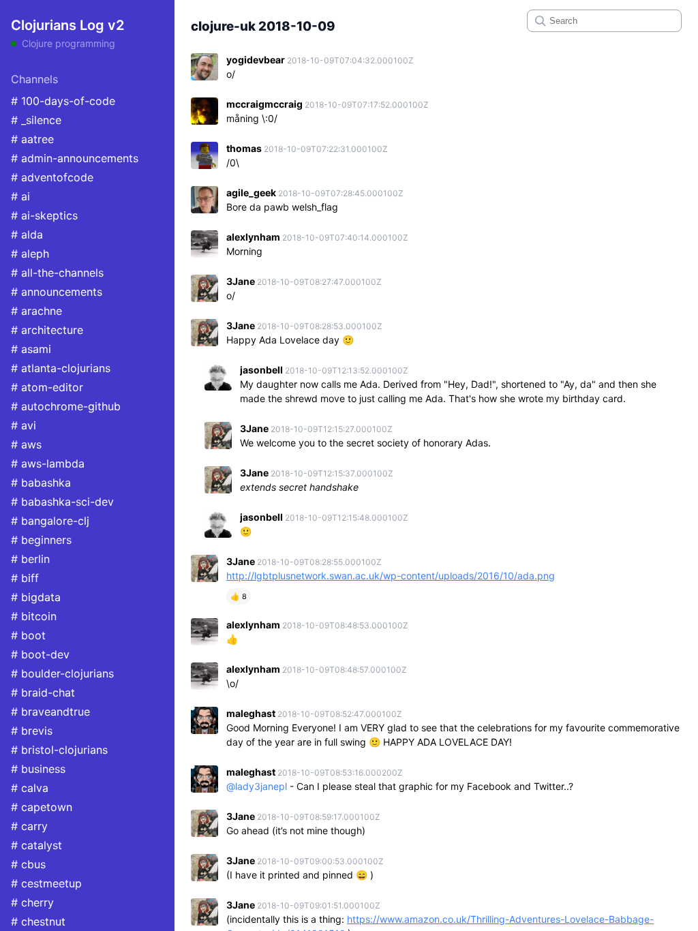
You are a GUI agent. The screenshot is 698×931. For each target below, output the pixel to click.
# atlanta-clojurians (60, 368)
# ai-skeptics (44, 215)
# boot (28, 635)
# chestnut (38, 921)
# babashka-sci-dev (62, 501)
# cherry (32, 902)
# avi (23, 425)
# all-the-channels (57, 272)
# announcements (56, 292)
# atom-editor (47, 387)
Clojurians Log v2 (67, 25)
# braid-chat (43, 692)
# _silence (36, 120)
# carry (29, 826)
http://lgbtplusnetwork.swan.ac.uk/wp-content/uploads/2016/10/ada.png (390, 575)
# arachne (36, 311)
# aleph (30, 253)
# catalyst (36, 845)
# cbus (28, 864)
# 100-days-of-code (63, 101)
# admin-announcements (74, 158)
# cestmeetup (46, 883)
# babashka (41, 482)
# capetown (41, 807)
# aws (26, 444)
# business (38, 769)
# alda (27, 234)
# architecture (47, 330)
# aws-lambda (48, 463)
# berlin (30, 559)
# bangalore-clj (50, 521)
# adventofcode (52, 177)
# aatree (32, 139)
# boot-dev (40, 654)
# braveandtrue (50, 711)
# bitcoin (34, 616)
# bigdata (36, 597)
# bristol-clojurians (59, 750)
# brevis (31, 730)
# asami (31, 349)
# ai (20, 196)
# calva (29, 788)
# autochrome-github (66, 406)
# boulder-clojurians (62, 673)
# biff (25, 578)
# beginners (41, 540)
